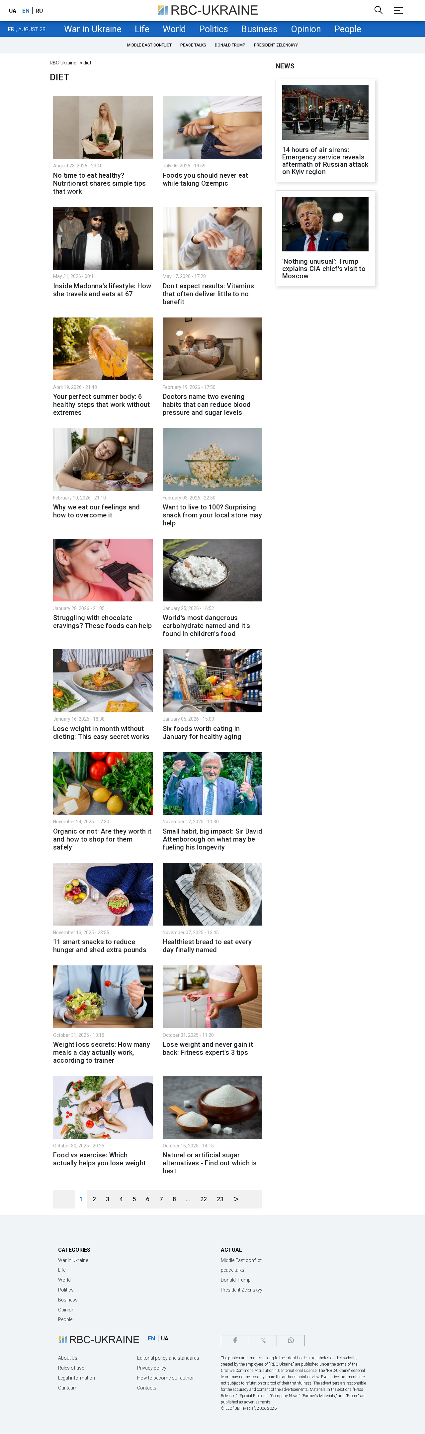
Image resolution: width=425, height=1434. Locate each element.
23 (220, 1199)
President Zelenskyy (276, 45)
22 (203, 1199)
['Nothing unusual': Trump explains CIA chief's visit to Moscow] (325, 225)
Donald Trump (230, 45)
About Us (67, 1358)
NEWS (285, 66)
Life (142, 29)
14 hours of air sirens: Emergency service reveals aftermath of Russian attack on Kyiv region (325, 160)
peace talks (193, 45)
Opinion (306, 29)
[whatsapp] (291, 1340)
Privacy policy (151, 1368)
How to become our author (165, 1378)
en (26, 10)
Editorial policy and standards (168, 1358)
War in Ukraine (93, 29)
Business (259, 29)
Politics (213, 29)
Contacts (146, 1387)
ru (39, 10)
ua (12, 10)
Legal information (76, 1378)
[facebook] (235, 1340)
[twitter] (263, 1340)
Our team (67, 1387)
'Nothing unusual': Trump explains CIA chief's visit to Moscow (324, 269)
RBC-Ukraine (63, 62)
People (347, 29)
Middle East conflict (149, 45)
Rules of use (71, 1368)
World (174, 29)
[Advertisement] (325, 400)
